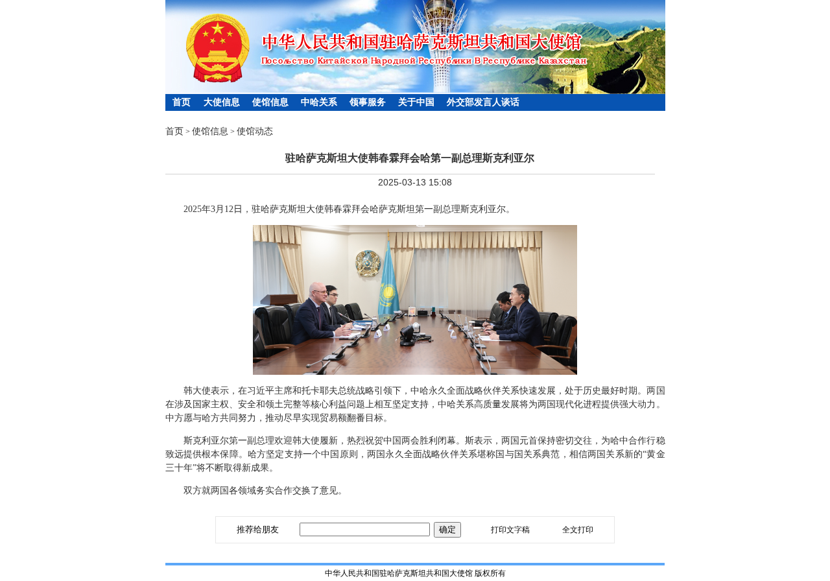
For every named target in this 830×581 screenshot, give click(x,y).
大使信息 (222, 102)
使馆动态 (255, 131)
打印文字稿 (510, 529)
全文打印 (577, 529)
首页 (181, 102)
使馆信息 (270, 102)
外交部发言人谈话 (483, 102)
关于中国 (416, 102)
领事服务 (368, 102)
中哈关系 (319, 102)
